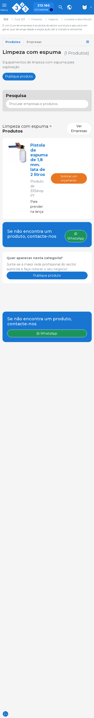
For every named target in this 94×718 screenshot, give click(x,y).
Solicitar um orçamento (68, 178)
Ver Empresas (79, 128)
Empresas (34, 42)
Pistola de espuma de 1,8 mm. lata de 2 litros (39, 160)
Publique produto (19, 76)
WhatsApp (48, 333)
